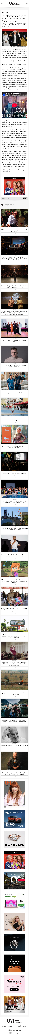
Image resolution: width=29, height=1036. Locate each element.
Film (7, 12)
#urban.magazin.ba (16, 1030)
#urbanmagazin (16, 1033)
